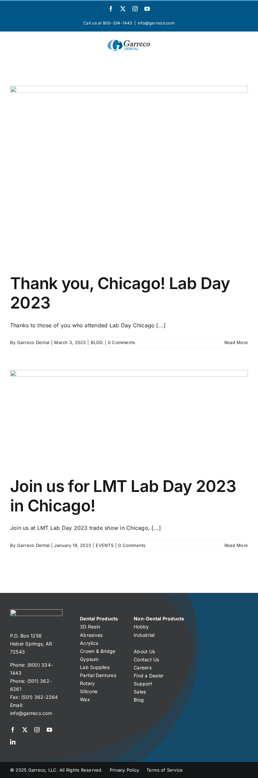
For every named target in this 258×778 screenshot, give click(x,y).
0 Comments (121, 342)
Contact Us (146, 659)
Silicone (88, 691)
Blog (139, 700)
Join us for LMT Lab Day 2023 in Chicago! (123, 495)
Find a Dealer (149, 675)
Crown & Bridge (97, 651)
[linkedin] (12, 741)
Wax (85, 699)
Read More (236, 342)
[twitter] (25, 729)
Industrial (144, 635)
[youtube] (49, 729)
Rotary (87, 683)
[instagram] (37, 729)
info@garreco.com (156, 22)
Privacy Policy (124, 770)
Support (143, 683)
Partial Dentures (98, 675)
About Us (144, 651)
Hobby (141, 626)
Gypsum (89, 659)
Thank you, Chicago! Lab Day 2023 (120, 293)
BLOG (97, 342)
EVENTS (104, 545)
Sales (140, 691)
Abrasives (91, 635)
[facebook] (12, 729)
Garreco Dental (33, 342)
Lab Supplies (95, 667)
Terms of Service (164, 770)
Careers (143, 667)
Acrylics (89, 643)
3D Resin (90, 626)
